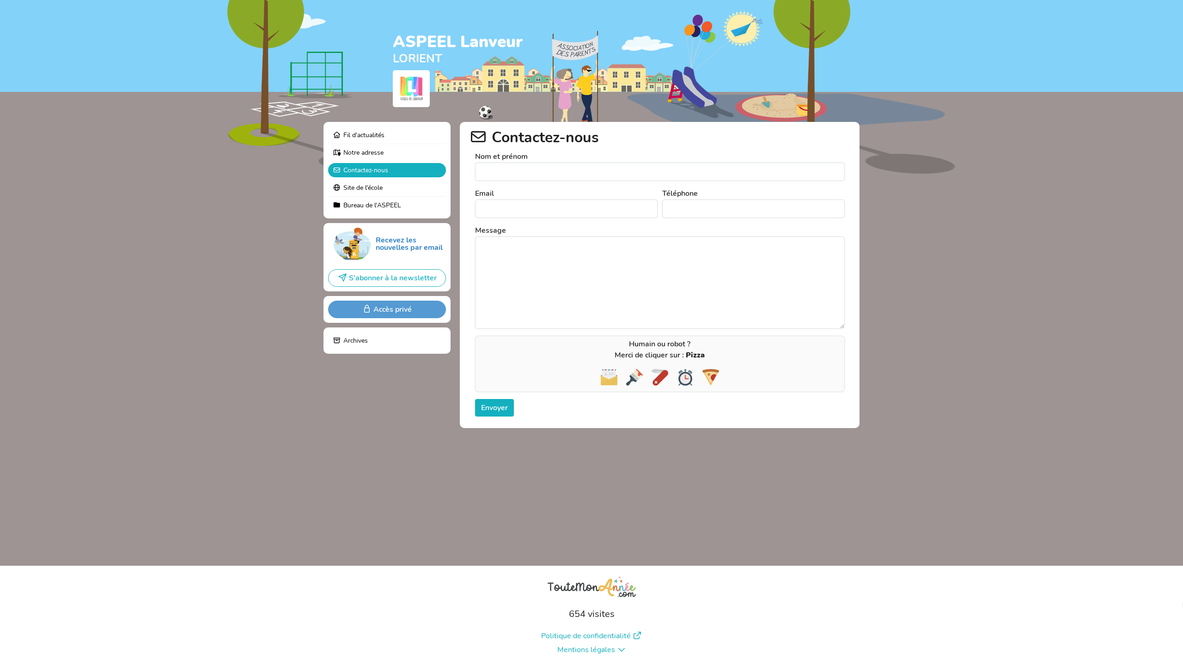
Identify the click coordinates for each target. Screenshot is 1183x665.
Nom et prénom (501, 156)
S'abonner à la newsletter (393, 278)
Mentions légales (586, 650)
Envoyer (494, 408)
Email (484, 193)
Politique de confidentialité (586, 636)
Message (490, 230)
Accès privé (392, 309)
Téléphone (680, 193)
